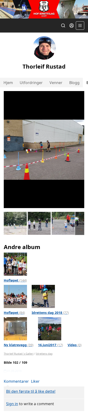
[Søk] (63, 25)
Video (74, 345)
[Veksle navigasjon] (80, 25)
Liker (35, 381)
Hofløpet (15, 280)
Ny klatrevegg (18, 345)
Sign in (12, 403)
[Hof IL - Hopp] (44, 9)
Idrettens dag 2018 (50, 312)
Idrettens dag (44, 353)
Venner (56, 82)
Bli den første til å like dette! (30, 391)
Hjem (8, 82)
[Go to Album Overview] (15, 263)
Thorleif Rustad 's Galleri (19, 353)
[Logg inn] (71, 25)
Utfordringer (31, 82)
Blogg (74, 82)
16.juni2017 (50, 345)
